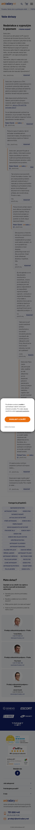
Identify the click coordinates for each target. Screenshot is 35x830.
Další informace (10, 427)
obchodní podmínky (22, 411)
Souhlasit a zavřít (17, 419)
